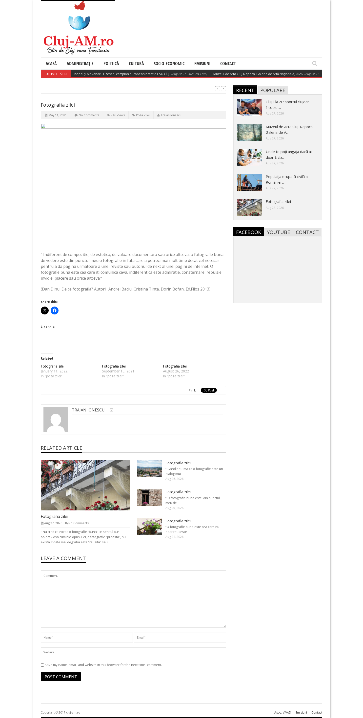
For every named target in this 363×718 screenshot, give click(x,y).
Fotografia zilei (52, 366)
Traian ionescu (171, 115)
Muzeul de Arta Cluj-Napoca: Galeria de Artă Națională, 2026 (246, 74)
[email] (111, 410)
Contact (228, 63)
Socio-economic (169, 63)
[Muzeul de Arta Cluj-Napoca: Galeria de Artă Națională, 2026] (254, 132)
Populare (272, 90)
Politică (111, 63)
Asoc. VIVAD (282, 712)
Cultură (136, 63)
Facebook (248, 232)
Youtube (278, 232)
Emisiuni (202, 63)
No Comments (89, 115)
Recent (245, 90)
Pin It (192, 390)
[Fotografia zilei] (89, 485)
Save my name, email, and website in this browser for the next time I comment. (103, 664)
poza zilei (143, 115)
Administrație (80, 63)
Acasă (51, 63)
